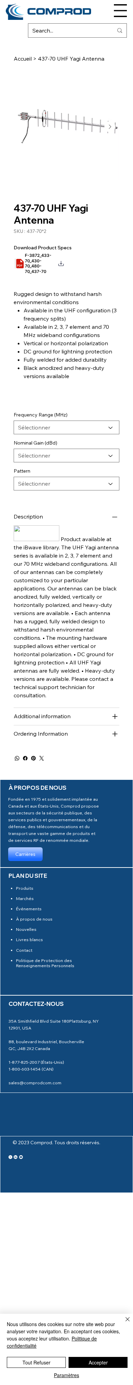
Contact (24, 950)
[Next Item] (109, 126)
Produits (24, 888)
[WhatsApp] (17, 758)
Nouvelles (26, 929)
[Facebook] (25, 758)
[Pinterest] (33, 758)
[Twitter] (41, 758)
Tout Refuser (36, 1362)
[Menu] (120, 10)
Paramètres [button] (66, 1375)
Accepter (98, 1362)
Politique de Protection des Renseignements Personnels (45, 963)
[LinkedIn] (15, 1157)
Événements (29, 908)
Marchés (25, 898)
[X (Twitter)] (10, 1157)
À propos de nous (34, 919)
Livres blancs (29, 939)
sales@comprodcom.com (35, 1082)
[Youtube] (21, 1157)
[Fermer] (123, 1323)
